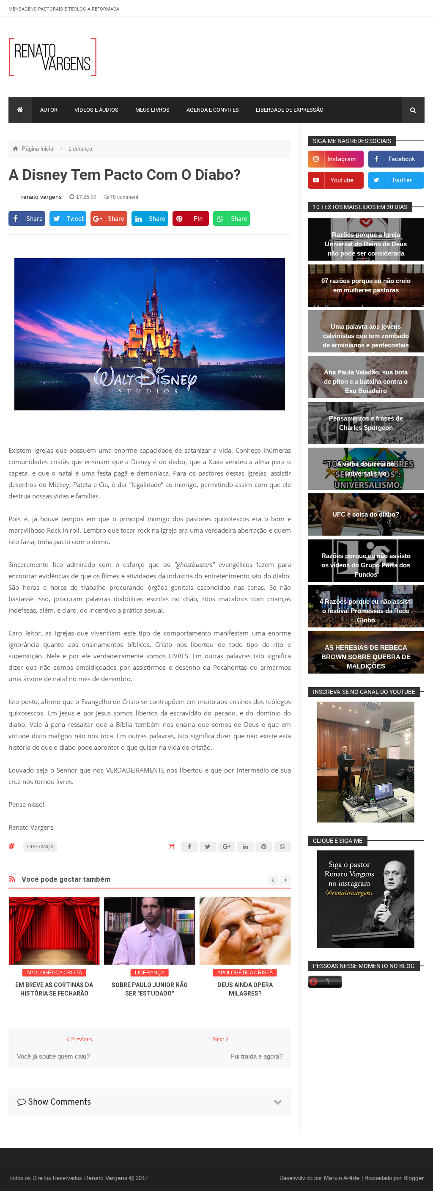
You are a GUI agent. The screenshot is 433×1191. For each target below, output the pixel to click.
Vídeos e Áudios (96, 110)
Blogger (413, 1177)
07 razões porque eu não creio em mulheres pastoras (366, 285)
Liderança (80, 149)
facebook (402, 160)
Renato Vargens (106, 1177)
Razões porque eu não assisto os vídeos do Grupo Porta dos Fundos (366, 565)
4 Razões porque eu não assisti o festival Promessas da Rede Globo (366, 611)
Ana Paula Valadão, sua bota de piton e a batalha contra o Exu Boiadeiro (366, 381)
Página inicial (39, 149)
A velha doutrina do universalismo (366, 468)
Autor (49, 110)
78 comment (123, 197)
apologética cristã (54, 973)
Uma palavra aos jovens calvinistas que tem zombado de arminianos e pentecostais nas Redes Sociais (366, 340)
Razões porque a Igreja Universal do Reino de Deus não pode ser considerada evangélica (366, 248)
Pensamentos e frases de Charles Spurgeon (366, 423)
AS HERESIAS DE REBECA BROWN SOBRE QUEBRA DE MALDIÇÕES (366, 657)
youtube (342, 181)
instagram (341, 160)
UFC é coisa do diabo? (365, 514)
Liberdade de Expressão (289, 110)
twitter (402, 181)
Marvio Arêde (342, 1177)
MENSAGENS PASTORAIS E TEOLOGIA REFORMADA (63, 9)
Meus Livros (152, 110)
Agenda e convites (212, 110)
